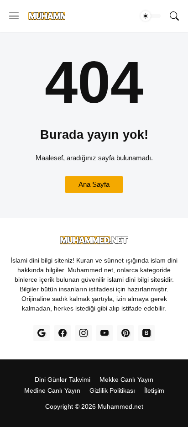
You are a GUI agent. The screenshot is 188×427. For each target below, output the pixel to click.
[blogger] (146, 333)
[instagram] (83, 333)
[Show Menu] (14, 16)
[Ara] (174, 16)
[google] (41, 333)
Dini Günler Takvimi (62, 379)
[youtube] (104, 333)
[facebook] (62, 333)
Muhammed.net (120, 406)
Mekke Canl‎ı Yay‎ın (126, 379)
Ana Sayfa (94, 184)
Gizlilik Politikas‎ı (112, 390)
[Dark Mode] (151, 16)
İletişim (154, 390)
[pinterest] (125, 333)
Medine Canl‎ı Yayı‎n (52, 390)
